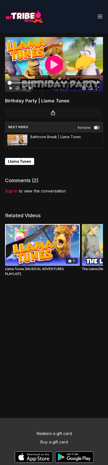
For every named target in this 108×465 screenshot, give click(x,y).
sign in (11, 190)
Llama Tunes (19, 161)
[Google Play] (74, 457)
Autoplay (84, 127)
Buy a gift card (54, 441)
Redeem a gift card (54, 433)
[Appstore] (34, 457)
